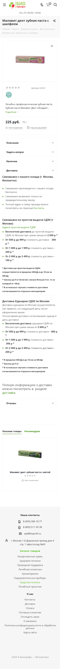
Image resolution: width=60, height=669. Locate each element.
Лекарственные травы (30, 556)
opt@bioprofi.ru (32, 533)
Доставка (30, 603)
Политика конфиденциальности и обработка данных (30, 627)
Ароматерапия (30, 573)
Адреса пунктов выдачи (16, 227)
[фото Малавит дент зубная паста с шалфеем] (30, 59)
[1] (7, 87)
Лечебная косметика (30, 569)
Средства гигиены (30, 582)
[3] (13, 87)
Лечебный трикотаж (30, 586)
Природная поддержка (30, 565)
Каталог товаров (30, 550)
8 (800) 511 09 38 (32, 527)
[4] (15, 87)
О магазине (30, 621)
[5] (18, 87)
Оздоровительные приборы (30, 577)
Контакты (39, 208)
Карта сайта (30, 632)
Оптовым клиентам (30, 612)
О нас (30, 593)
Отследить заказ (30, 616)
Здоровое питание (30, 560)
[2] (10, 87)
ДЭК (33, 227)
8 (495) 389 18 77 (32, 521)
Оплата (30, 608)
